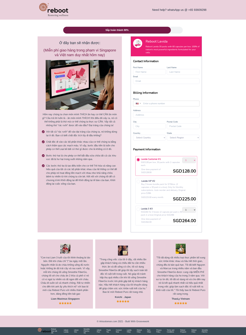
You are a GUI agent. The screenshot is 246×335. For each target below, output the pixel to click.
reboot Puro (99, 331)
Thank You (108, 331)
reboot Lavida (66, 331)
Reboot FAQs (139, 331)
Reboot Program (183, 331)
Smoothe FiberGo (205, 331)
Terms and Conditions (170, 331)
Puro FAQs (149, 331)
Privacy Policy (159, 331)
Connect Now (119, 331)
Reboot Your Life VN (54, 331)
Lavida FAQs (129, 331)
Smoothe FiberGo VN (87, 331)
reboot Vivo (76, 331)
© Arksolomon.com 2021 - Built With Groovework (123, 321)
